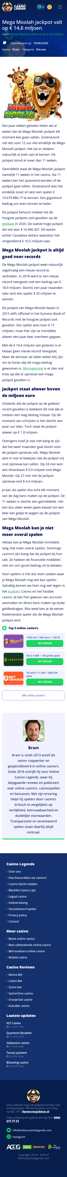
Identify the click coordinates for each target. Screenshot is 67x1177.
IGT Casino (13, 1023)
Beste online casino (22, 939)
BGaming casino (17, 1062)
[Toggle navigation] (60, 7)
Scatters (14, 591)
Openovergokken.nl (35, 1111)
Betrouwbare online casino (27, 951)
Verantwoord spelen (22, 909)
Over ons (15, 871)
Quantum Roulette (19, 1033)
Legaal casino (18, 896)
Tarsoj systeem (16, 1052)
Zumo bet (15, 987)
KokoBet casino (19, 1006)
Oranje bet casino (21, 1000)
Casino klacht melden (23, 884)
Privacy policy (18, 915)
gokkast (8, 224)
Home (5, 34)
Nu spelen (45, 643)
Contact (14, 921)
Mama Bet (15, 975)
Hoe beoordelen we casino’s (28, 878)
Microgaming (33, 368)
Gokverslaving (18, 903)
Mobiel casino (18, 957)
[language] (40, 7)
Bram (33, 747)
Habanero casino (17, 1043)
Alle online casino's (33, 695)
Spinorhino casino (21, 993)
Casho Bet (15, 981)
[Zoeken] (49, 6)
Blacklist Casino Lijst (22, 890)
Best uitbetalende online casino (30, 945)
